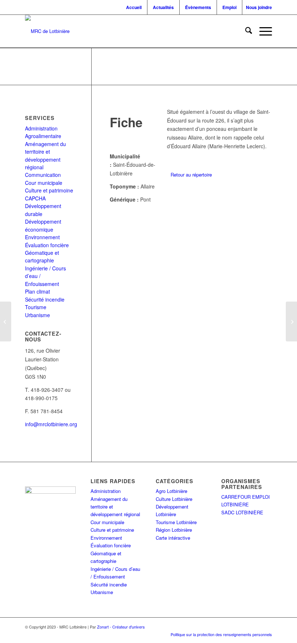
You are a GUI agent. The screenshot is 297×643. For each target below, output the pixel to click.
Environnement (42, 237)
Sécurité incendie (44, 299)
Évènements (198, 7)
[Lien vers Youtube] (253, 628)
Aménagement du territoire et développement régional (45, 155)
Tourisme (35, 307)
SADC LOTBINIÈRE (242, 512)
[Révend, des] (5, 321)
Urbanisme (37, 315)
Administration (41, 128)
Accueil (134, 7)
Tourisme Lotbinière (176, 522)
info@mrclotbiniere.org (51, 424)
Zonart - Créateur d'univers (121, 627)
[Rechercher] (245, 31)
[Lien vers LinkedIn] (243, 628)
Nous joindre (259, 7)
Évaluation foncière (47, 245)
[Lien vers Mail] (264, 628)
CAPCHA (35, 198)
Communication (43, 174)
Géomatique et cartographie (42, 256)
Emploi (229, 7)
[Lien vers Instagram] (232, 628)
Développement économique (43, 225)
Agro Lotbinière (171, 491)
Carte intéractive (173, 537)
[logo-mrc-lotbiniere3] (47, 31)
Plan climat (37, 291)
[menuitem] (134, 7)
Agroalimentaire (43, 136)
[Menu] (262, 31)
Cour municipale (43, 182)
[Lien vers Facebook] (221, 628)
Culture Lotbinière (174, 498)
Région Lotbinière (174, 529)
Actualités (163, 7)
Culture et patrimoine (49, 190)
